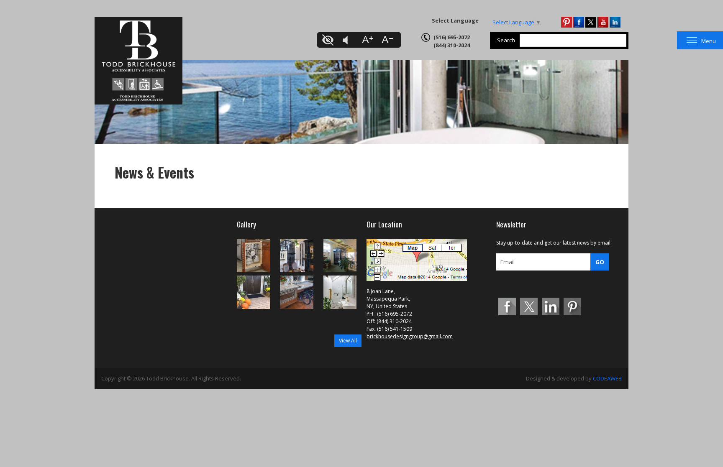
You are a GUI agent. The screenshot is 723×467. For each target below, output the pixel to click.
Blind (329, 40)
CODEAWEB (607, 378)
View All (348, 340)
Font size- (386, 40)
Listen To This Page (348, 40)
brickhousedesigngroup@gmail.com (410, 336)
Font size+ (367, 40)
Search (506, 40)
